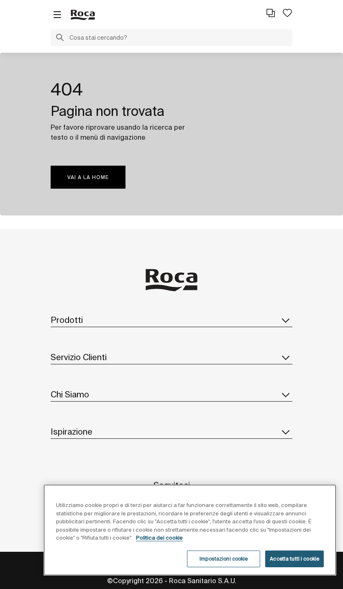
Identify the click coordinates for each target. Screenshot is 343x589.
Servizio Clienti (79, 357)
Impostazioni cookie (224, 558)
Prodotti (67, 320)
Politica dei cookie (159, 538)
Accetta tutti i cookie (294, 558)
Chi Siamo (70, 394)
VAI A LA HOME (88, 177)
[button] (60, 38)
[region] (190, 530)
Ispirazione (71, 431)
